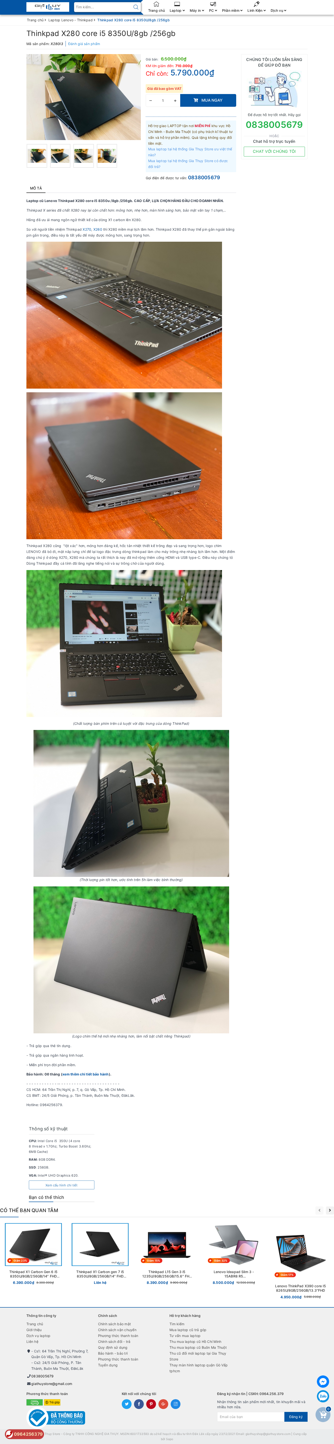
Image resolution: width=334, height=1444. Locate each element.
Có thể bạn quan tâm (29, 1210)
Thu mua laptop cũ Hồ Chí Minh (195, 1341)
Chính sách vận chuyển (117, 1330)
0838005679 (204, 177)
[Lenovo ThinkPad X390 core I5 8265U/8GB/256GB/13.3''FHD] (301, 1262)
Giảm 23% (20, 1260)
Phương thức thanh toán (118, 1336)
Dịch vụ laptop (38, 1336)
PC (212, 10)
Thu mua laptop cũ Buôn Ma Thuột (198, 1347)
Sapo (169, 1439)
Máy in (196, 10)
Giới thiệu (34, 1330)
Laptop (176, 10)
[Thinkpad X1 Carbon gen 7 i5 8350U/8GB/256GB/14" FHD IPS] (100, 1255)
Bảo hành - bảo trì (113, 1353)
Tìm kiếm (176, 1324)
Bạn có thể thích (46, 1197)
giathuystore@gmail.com (51, 1384)
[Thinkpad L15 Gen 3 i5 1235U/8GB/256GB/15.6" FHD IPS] (167, 1255)
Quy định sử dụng (113, 1347)
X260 (97, 229)
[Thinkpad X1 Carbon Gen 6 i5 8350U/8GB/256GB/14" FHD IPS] (33, 1255)
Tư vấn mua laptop (184, 1336)
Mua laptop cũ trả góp (187, 1330)
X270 (87, 229)
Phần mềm (231, 10)
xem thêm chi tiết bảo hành (85, 1074)
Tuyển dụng (108, 1365)
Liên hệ (32, 1341)
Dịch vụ (277, 10)
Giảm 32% (220, 1260)
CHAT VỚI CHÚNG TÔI (274, 151)
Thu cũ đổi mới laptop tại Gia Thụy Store (197, 1356)
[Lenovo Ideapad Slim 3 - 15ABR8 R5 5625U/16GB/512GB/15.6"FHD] (234, 1255)
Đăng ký (296, 1417)
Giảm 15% (153, 1260)
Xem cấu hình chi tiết (61, 1185)
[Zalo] (323, 1396)
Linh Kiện (255, 10)
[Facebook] (323, 1381)
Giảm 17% (287, 1275)
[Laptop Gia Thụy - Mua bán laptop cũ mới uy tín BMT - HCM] (47, 5)
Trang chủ (156, 10)
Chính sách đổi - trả (114, 1341)
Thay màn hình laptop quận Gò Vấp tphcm (198, 1368)
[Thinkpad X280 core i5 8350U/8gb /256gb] (37, 156)
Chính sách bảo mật (114, 1324)
